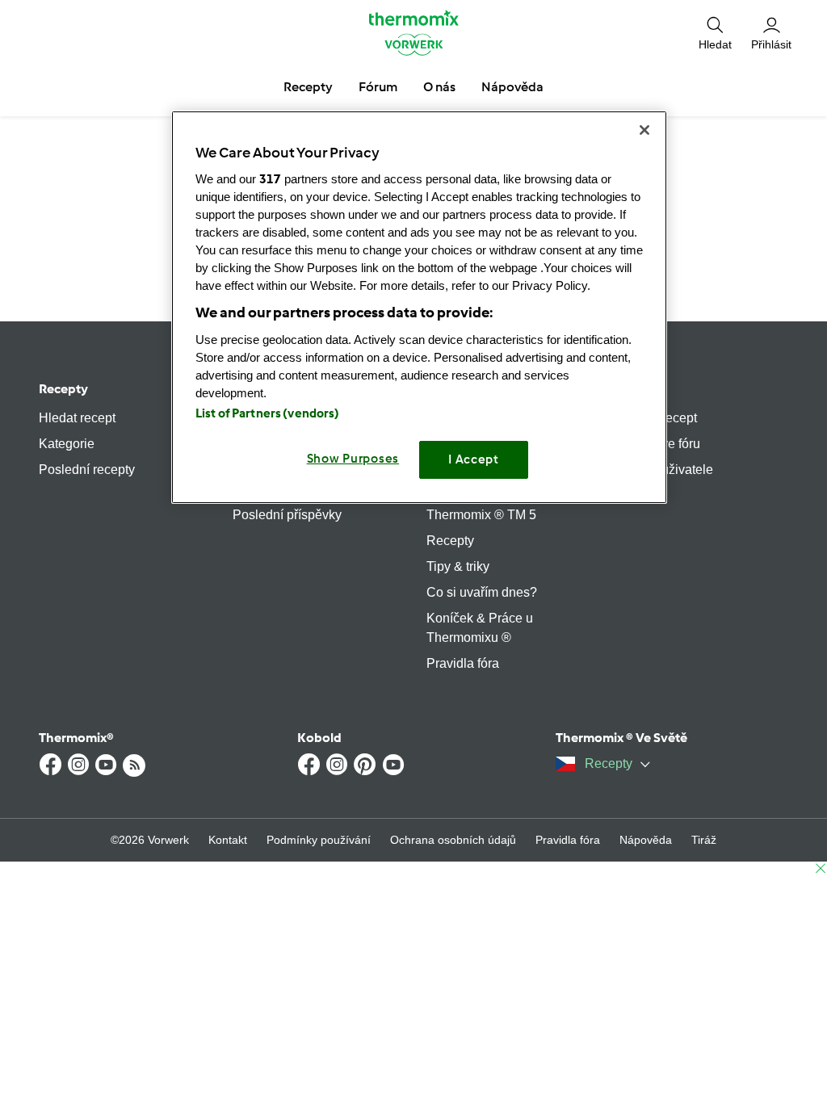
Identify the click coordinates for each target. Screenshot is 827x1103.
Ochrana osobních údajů (453, 839)
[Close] (644, 130)
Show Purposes (353, 458)
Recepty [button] (308, 86)
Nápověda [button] (512, 86)
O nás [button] (439, 86)
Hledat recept (77, 418)
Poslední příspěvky (287, 515)
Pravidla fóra (462, 663)
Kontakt (227, 839)
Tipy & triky (457, 566)
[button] (715, 33)
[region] (419, 307)
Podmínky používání (319, 839)
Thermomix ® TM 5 (481, 515)
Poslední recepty (87, 469)
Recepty (63, 388)
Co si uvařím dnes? (481, 592)
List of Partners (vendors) (267, 413)
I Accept (473, 459)
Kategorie (66, 444)
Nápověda (645, 839)
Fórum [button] (378, 86)
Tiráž (703, 839)
